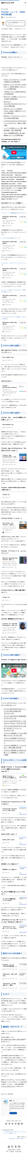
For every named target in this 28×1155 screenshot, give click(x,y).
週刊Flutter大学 (7, 3)
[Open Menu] (25, 2)
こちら (3, 73)
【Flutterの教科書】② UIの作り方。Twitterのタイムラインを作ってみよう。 (15, 740)
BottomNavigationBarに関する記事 (12, 1039)
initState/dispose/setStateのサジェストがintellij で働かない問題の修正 (15, 123)
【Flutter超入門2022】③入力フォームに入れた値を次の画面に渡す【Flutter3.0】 (15, 711)
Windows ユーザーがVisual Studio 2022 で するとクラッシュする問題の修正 (15, 87)
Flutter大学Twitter (8, 1086)
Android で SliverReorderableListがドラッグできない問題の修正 (15, 104)
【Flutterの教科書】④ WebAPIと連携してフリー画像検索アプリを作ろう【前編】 (15, 753)
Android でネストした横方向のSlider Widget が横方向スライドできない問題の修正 (15, 111)
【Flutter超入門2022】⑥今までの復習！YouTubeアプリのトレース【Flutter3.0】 (15, 728)
